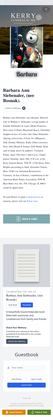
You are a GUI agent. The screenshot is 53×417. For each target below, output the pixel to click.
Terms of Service (33, 406)
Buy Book (27, 305)
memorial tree (34, 196)
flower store (32, 200)
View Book (12, 305)
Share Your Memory (16, 341)
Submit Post (26, 385)
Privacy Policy (19, 406)
